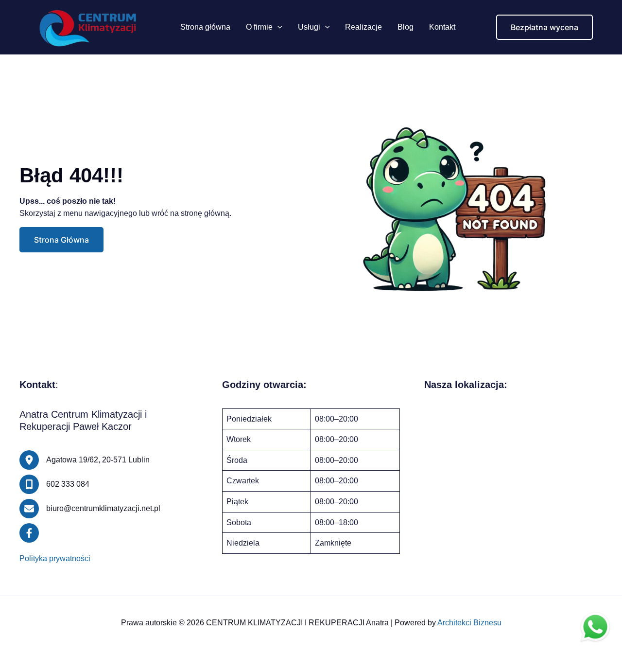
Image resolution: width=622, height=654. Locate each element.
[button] (277, 27)
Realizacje (363, 27)
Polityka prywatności (54, 558)
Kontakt (442, 27)
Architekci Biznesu (469, 623)
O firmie (259, 27)
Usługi (309, 27)
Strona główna (205, 27)
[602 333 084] (54, 484)
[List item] (29, 533)
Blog (405, 27)
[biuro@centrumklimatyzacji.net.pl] (89, 508)
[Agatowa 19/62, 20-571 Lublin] (84, 460)
